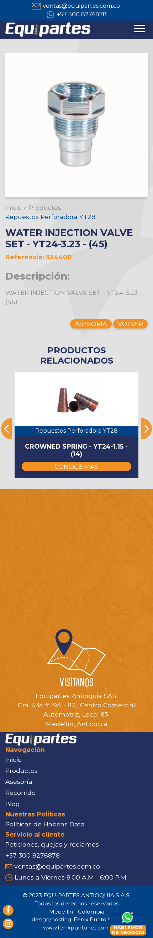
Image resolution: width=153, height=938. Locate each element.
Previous (6, 428)
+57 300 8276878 (82, 14)
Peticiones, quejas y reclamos (52, 844)
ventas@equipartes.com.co (81, 5)
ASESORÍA (91, 323)
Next (146, 428)
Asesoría (18, 781)
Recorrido (20, 792)
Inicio (13, 207)
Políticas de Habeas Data (45, 824)
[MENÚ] (139, 31)
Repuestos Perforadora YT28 (50, 216)
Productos (45, 207)
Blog (12, 804)
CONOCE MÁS (76, 466)
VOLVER (130, 323)
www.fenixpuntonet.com (76, 927)
